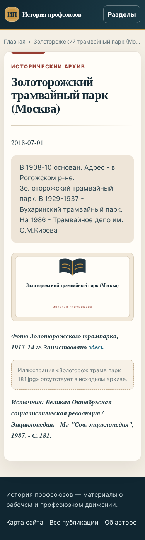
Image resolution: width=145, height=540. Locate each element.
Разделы (122, 14)
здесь (96, 347)
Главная (15, 41)
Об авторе (120, 522)
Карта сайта (24, 522)
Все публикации (74, 522)
